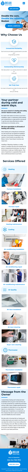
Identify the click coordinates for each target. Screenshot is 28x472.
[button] (24, 3)
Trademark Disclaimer (17, 470)
